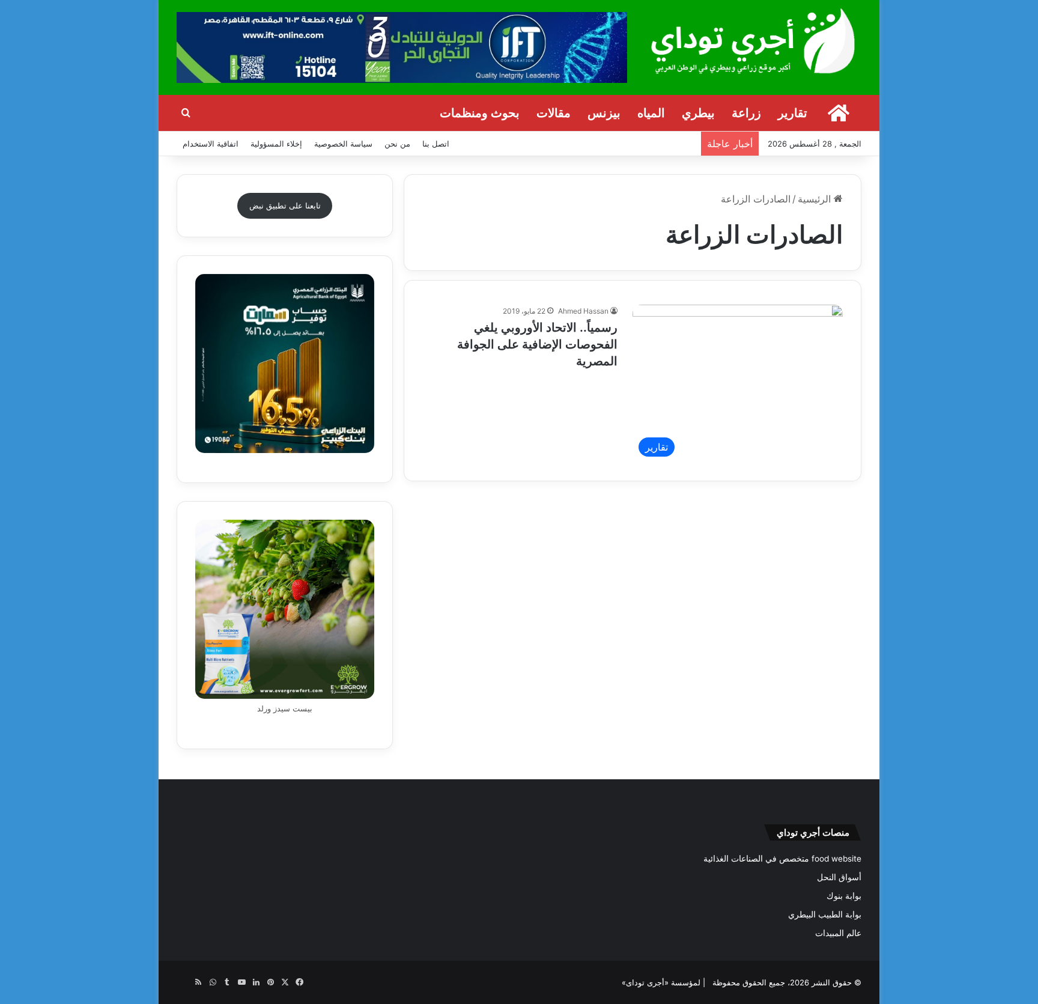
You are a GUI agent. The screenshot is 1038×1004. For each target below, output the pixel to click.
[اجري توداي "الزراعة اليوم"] (753, 41)
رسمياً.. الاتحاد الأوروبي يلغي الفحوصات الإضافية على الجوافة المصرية (537, 344)
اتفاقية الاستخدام (210, 143)
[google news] (184, 982)
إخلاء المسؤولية (276, 143)
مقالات (553, 113)
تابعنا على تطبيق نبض (285, 205)
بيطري (698, 113)
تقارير (792, 113)
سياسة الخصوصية (343, 143)
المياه (651, 113)
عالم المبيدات (838, 933)
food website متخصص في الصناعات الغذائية (782, 858)
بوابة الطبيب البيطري (824, 914)
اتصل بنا (435, 143)
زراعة (746, 113)
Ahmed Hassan (583, 310)
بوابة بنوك (844, 896)
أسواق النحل (839, 877)
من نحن (397, 143)
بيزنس (604, 113)
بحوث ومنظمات (480, 113)
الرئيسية (816, 199)
